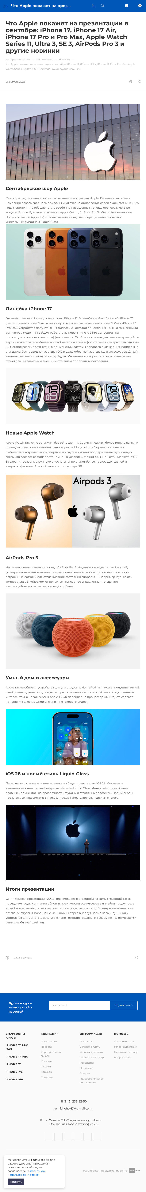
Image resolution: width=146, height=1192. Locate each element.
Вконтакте (49, 1137)
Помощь (121, 1033)
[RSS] (130, 81)
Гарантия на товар (92, 1057)
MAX (97, 1137)
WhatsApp (87, 1137)
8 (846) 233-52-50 (74, 1101)
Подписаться (124, 1005)
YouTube (78, 1137)
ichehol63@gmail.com (76, 1108)
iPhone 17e (14, 1071)
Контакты (47, 1077)
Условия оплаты (90, 1046)
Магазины (86, 1041)
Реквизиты (87, 1062)
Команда (46, 1061)
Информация (91, 1033)
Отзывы (46, 1066)
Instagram (58, 1137)
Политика (86, 1067)
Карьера (46, 1071)
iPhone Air (14, 1079)
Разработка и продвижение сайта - (106, 1170)
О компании (49, 1041)
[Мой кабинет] (111, 6)
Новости (46, 1046)
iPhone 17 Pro (17, 1056)
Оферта (85, 1073)
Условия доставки (91, 1052)
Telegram (68, 1137)
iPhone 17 (13, 1064)
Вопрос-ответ (123, 1057)
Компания (50, 1033)
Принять (16, 1181)
